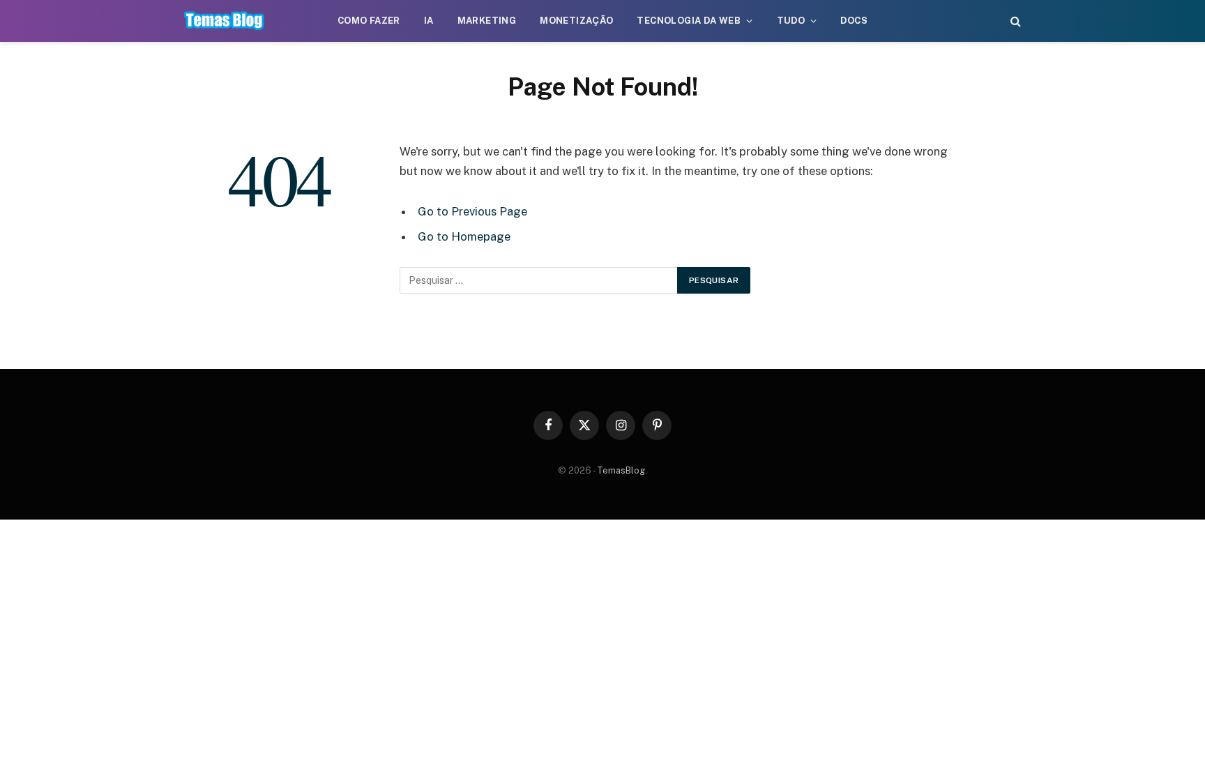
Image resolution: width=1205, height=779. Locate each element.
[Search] (1014, 21)
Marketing (487, 20)
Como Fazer (369, 20)
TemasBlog (621, 470)
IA (429, 20)
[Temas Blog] (224, 21)
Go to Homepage (464, 236)
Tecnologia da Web (689, 20)
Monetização (576, 20)
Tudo (791, 20)
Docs (853, 20)
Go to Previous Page (472, 211)
